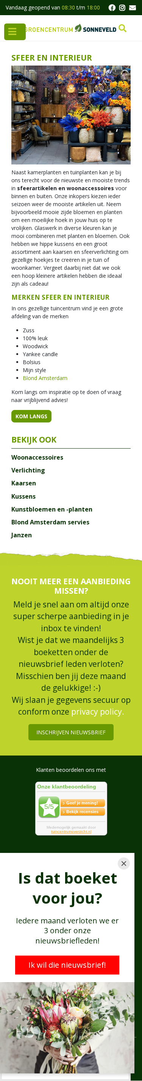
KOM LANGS (31, 416)
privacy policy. (97, 712)
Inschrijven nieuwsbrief (71, 732)
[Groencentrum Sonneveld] (71, 28)
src (122, 28)
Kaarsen (23, 483)
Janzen (21, 535)
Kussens (23, 496)
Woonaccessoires (37, 457)
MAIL (132, 7)
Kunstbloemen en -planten (51, 509)
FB (111, 7)
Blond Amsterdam (45, 378)
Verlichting (28, 470)
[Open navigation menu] (15, 31)
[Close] (124, 863)
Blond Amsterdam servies (50, 522)
